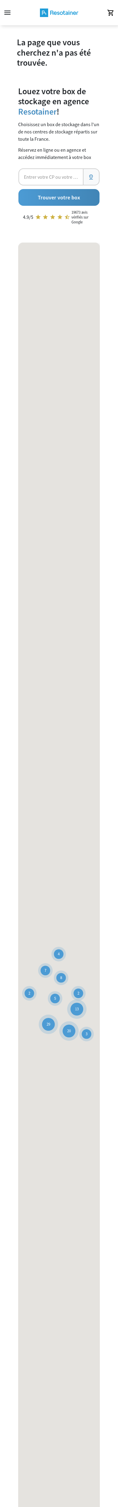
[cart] (110, 13)
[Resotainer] (59, 13)
